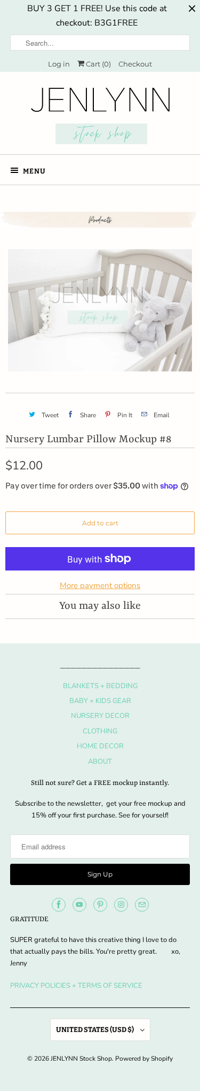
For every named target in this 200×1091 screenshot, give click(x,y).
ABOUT (100, 761)
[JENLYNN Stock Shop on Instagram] (121, 905)
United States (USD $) (95, 1030)
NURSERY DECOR (100, 716)
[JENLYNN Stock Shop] (99, 117)
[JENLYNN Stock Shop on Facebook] (59, 905)
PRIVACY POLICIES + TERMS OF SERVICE (76, 985)
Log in (59, 64)
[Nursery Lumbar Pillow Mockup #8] (100, 310)
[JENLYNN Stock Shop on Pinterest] (100, 905)
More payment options (100, 585)
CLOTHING (100, 731)
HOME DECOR (100, 746)
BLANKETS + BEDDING (100, 686)
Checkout (135, 64)
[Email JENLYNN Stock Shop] (142, 905)
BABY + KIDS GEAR (100, 701)
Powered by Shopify (144, 1058)
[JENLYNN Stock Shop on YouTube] (79, 905)
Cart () (97, 64)
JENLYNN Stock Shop (81, 1058)
